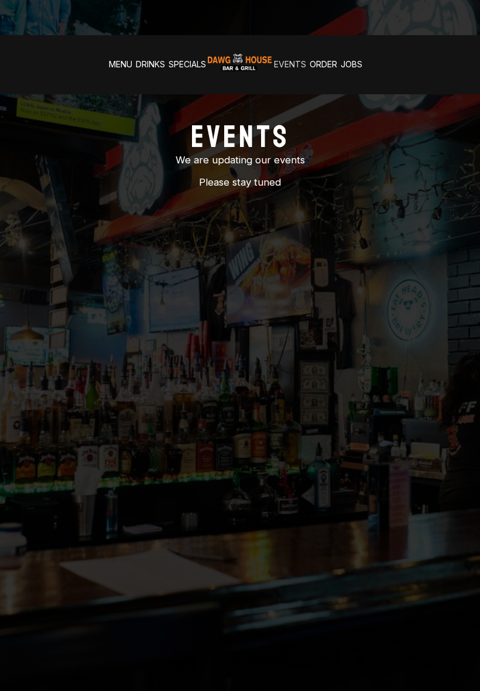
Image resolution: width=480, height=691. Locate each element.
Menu (120, 64)
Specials (187, 64)
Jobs (351, 64)
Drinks (150, 64)
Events (290, 64)
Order (323, 64)
